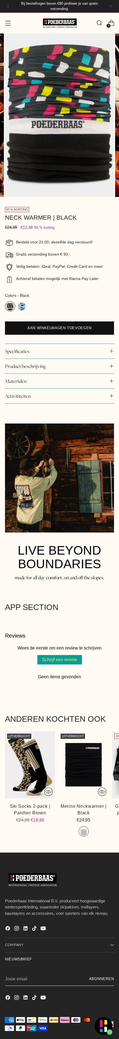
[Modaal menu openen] (8, 23)
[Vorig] (8, 6)
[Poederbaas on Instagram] (17, 929)
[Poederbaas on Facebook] (8, 929)
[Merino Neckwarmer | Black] (83, 764)
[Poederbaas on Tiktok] (35, 929)
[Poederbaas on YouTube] (43, 929)
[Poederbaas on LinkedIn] (26, 929)
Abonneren (101, 979)
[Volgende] (111, 6)
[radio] (10, 306)
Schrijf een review (59, 659)
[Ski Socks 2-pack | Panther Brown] (30, 764)
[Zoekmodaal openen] (99, 23)
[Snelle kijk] (48, 791)
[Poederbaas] (59, 23)
